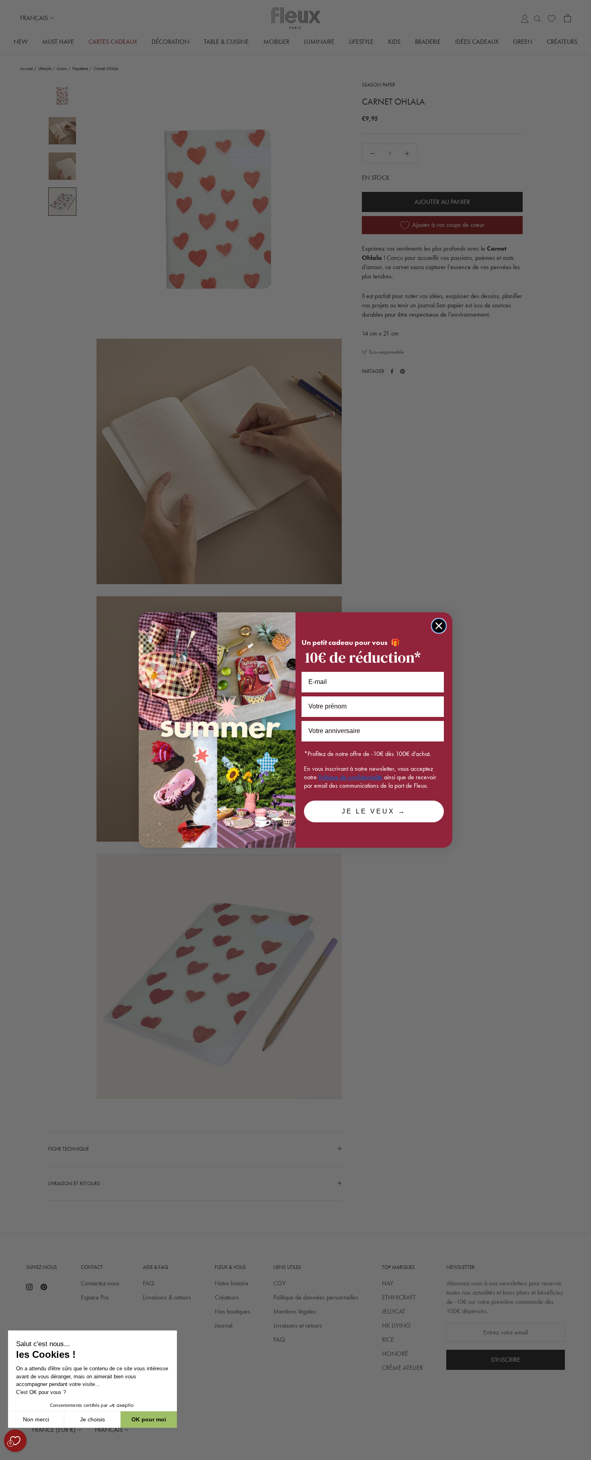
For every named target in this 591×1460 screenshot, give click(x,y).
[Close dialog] (439, 626)
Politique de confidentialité (350, 777)
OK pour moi (148, 1419)
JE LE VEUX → (374, 811)
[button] (7, 1455)
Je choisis (92, 1419)
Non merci (36, 1419)
